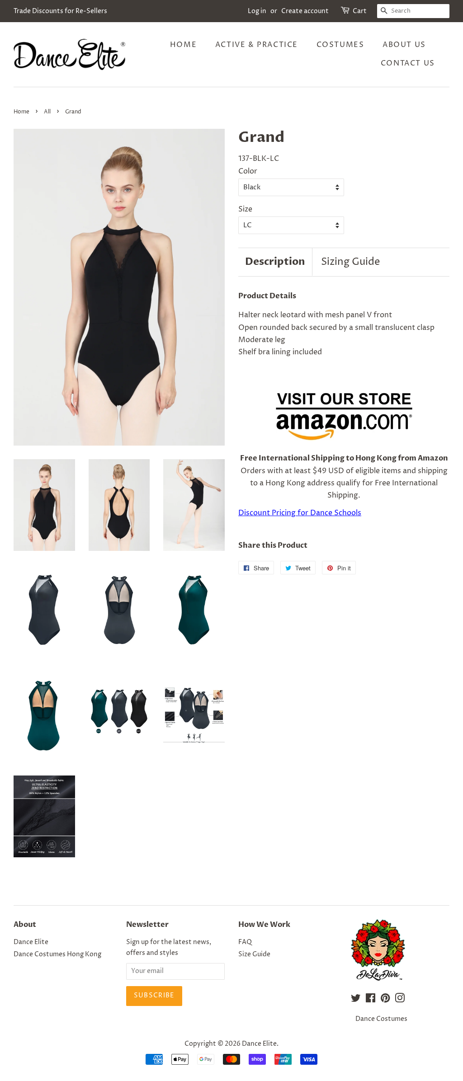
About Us (404, 45)
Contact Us (408, 63)
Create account (305, 11)
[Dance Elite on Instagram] (400, 1000)
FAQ (245, 942)
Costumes (340, 45)
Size (245, 209)
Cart (360, 11)
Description (275, 261)
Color (247, 171)
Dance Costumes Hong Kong (57, 954)
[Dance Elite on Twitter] (356, 1000)
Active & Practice (256, 45)
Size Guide (254, 954)
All (47, 112)
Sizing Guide (350, 262)
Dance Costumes (381, 1019)
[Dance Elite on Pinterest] (385, 1000)
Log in (257, 11)
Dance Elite (31, 942)
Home (183, 45)
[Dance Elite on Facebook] (370, 1000)
